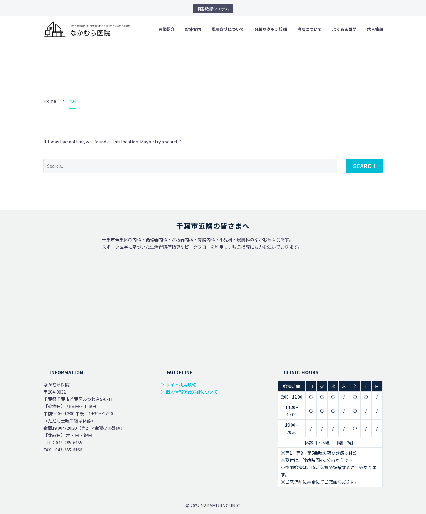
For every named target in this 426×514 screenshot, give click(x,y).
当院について (309, 29)
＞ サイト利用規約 (178, 384)
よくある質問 (344, 29)
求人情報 (375, 29)
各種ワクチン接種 (270, 29)
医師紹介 (166, 29)
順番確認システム (213, 9)
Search (364, 166)
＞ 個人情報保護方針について (189, 392)
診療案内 (193, 29)
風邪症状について (228, 29)
